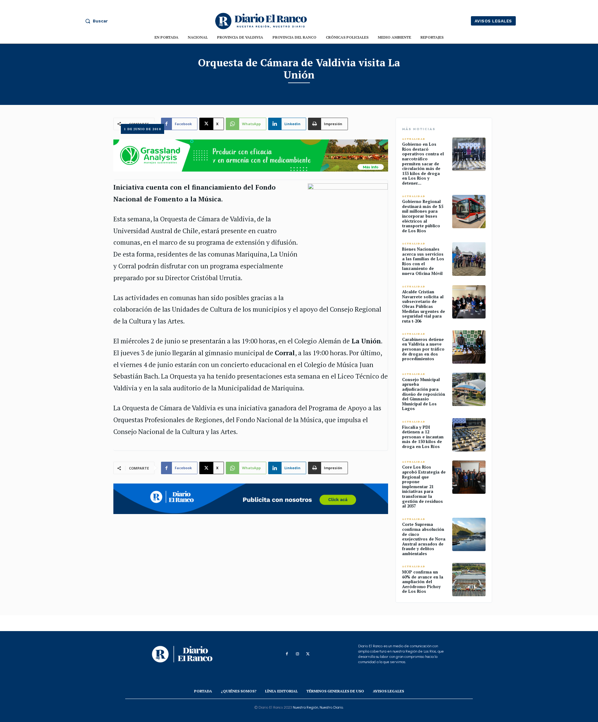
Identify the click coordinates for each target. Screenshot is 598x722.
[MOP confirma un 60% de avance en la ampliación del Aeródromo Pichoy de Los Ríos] (469, 579)
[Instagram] (297, 654)
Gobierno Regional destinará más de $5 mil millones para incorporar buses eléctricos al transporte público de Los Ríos (422, 216)
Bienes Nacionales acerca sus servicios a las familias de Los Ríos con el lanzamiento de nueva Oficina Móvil (423, 261)
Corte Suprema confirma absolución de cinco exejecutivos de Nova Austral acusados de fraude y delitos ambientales (423, 538)
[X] (308, 654)
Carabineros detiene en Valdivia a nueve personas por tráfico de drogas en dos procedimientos (423, 349)
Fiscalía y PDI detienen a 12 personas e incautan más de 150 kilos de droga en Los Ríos (423, 436)
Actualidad (413, 139)
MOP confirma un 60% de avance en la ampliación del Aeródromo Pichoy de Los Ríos (422, 581)
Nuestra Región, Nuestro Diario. (318, 707)
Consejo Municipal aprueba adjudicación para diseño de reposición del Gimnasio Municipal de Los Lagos (423, 394)
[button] (95, 20)
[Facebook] (287, 654)
